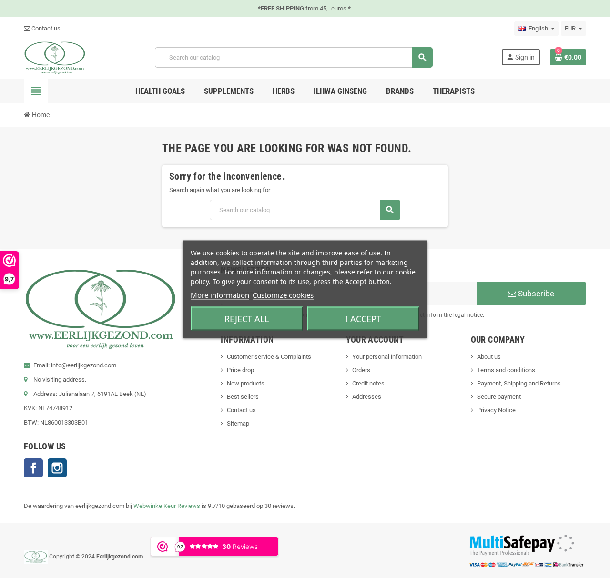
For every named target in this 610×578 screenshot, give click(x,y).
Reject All (246, 318)
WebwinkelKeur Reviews (166, 505)
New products (245, 383)
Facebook (33, 467)
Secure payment (499, 396)
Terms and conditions (506, 370)
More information (220, 294)
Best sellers (243, 396)
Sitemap (238, 423)
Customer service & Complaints (269, 356)
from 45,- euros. (328, 8)
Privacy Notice (496, 410)
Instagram (57, 467)
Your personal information (387, 356)
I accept (363, 318)
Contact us (45, 28)
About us (489, 356)
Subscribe (535, 293)
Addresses (366, 396)
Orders (361, 370)
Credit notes (368, 383)
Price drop (240, 370)
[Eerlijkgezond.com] (55, 57)
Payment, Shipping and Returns (519, 383)
